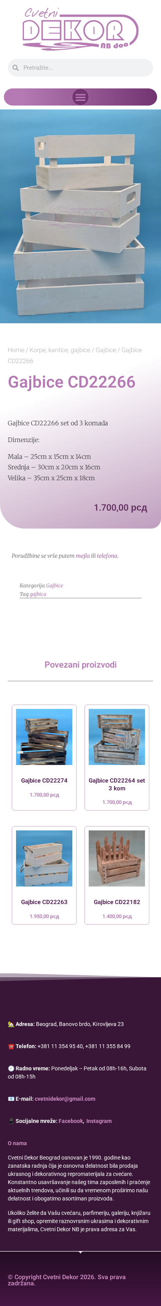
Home (16, 350)
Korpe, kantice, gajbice (60, 350)
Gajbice (106, 350)
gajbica (38, 594)
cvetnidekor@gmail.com (65, 1099)
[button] (80, 97)
